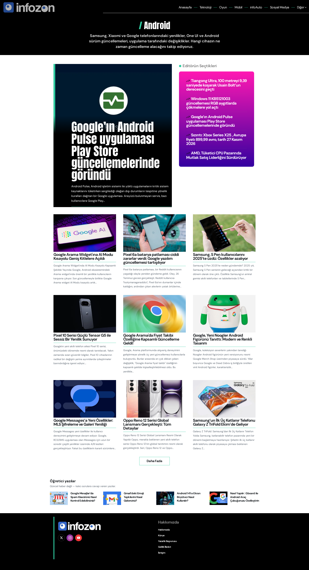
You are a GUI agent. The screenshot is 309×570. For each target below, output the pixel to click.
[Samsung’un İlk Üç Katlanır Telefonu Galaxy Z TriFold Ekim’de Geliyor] (224, 399)
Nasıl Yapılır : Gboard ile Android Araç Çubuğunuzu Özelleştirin (244, 497)
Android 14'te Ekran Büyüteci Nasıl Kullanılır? (188, 497)
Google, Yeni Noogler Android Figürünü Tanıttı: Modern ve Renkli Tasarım (222, 339)
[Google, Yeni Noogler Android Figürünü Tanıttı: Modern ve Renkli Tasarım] (224, 314)
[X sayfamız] (61, 537)
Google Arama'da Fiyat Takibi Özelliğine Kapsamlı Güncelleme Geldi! (151, 339)
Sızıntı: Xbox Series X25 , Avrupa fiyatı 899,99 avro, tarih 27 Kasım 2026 (216, 139)
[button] (154, 461)
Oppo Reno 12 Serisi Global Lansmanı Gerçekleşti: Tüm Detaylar (147, 424)
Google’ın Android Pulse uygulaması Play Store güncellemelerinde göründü (115, 151)
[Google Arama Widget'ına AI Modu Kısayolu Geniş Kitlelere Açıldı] (84, 233)
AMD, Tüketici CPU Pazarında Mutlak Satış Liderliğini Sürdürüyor (216, 155)
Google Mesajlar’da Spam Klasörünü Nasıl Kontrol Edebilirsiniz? (83, 497)
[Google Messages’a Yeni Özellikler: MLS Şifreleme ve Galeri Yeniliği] (84, 399)
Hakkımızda (164, 529)
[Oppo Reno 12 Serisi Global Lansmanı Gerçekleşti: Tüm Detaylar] (154, 399)
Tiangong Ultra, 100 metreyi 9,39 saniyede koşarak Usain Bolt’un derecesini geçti (216, 85)
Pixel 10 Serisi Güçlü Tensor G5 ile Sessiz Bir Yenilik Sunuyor (82, 337)
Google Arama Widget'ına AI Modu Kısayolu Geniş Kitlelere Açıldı (83, 256)
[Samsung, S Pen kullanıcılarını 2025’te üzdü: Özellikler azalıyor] (224, 233)
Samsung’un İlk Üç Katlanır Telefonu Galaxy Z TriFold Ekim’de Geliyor (224, 422)
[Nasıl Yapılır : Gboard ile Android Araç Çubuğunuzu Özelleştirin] (218, 498)
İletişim (161, 552)
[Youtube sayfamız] (78, 537)
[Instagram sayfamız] (70, 537)
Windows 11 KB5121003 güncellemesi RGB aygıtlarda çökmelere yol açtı (211, 103)
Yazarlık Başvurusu (167, 541)
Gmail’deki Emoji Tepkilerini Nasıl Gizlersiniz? (134, 497)
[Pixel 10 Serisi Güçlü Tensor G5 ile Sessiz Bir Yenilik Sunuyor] (84, 314)
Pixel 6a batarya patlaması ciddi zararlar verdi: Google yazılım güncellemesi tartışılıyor (151, 258)
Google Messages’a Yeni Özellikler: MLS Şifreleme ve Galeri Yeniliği (83, 422)
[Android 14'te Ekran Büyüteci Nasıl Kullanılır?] (165, 498)
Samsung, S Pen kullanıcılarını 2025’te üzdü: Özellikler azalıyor (220, 256)
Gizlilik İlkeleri (164, 546)
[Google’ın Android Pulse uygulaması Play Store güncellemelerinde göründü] (113, 107)
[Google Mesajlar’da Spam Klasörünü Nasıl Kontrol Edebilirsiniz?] (59, 498)
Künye (161, 535)
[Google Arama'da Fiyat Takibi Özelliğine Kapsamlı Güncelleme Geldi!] (154, 314)
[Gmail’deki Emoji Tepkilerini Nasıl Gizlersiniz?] (112, 498)
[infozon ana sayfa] (28, 7)
